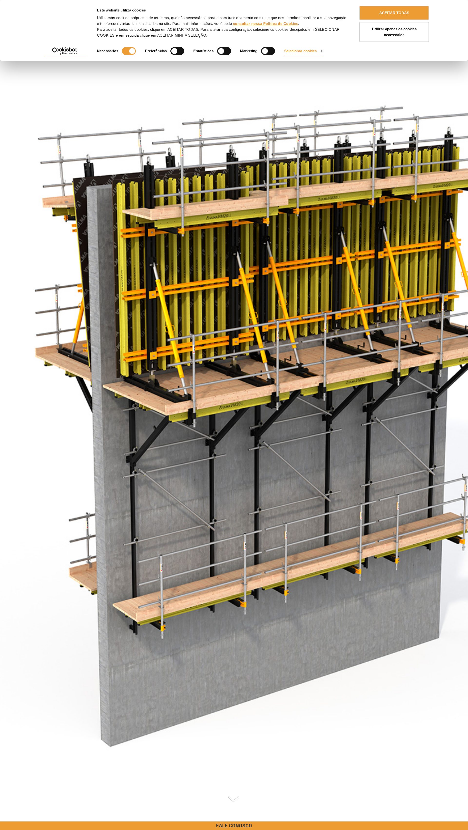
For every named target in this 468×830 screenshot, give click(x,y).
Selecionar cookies (300, 51)
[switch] (177, 51)
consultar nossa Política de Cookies (265, 23)
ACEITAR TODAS (394, 13)
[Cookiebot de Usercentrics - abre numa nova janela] (64, 51)
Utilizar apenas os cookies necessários (394, 32)
